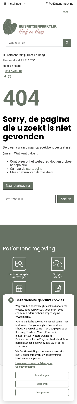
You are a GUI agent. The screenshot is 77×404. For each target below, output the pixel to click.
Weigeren (42, 383)
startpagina (34, 168)
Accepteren (42, 392)
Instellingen (42, 375)
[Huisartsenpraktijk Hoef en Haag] (30, 27)
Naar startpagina (18, 185)
